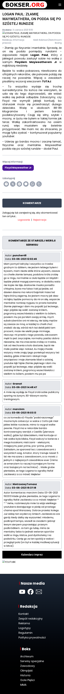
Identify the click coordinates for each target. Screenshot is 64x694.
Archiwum (26, 656)
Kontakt (23, 614)
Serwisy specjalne (32, 661)
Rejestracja (39, 220)
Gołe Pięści (27, 680)
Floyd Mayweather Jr (18, 167)
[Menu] (60, 5)
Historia (25, 675)
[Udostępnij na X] (12, 184)
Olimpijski (26, 670)
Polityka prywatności (32, 637)
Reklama (24, 623)
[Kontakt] (39, 592)
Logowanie (24, 220)
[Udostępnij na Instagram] (19, 184)
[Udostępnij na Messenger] (26, 184)
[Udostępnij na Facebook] (6, 184)
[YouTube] (22, 592)
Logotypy (24, 628)
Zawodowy (27, 666)
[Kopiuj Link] (39, 184)
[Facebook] (30, 592)
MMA (23, 685)
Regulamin (25, 633)
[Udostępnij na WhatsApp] (32, 184)
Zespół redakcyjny (30, 618)
